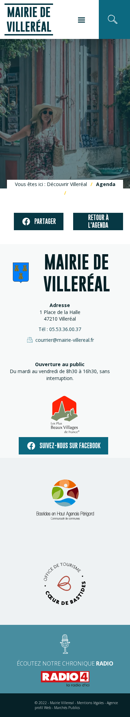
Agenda (105, 184)
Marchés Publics (67, 707)
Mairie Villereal (62, 702)
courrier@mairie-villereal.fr (64, 340)
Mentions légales (90, 702)
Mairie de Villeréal (29, 19)
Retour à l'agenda (98, 221)
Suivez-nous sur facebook (70, 445)
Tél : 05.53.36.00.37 (59, 329)
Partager (45, 221)
